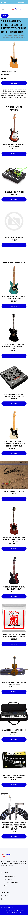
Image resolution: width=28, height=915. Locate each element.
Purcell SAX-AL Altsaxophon (14, 238)
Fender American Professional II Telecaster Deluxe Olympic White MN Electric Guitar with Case (14, 444)
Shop (4, 15)
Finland (4, 2)
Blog (5, 885)
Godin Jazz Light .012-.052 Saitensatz (14, 491)
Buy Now (14, 83)
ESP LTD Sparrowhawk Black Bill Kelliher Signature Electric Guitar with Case (14, 346)
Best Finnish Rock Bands (11, 882)
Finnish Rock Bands (9, 876)
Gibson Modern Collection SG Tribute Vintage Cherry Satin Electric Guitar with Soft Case (14, 539)
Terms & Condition (18, 910)
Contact (10, 910)
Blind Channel (8, 879)
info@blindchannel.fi (22, 2)
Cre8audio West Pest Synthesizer (14, 192)
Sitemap (18, 912)
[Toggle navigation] (3, 8)
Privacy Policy (11, 912)
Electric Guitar (12, 71)
